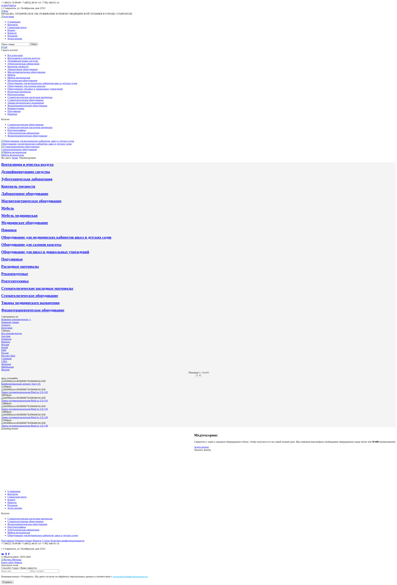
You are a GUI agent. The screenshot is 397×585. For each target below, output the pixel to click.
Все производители (11, 333)
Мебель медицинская (18, 77)
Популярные (14, 111)
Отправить (7, 582)
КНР (3, 350)
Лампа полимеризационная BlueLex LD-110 (24, 400)
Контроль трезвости (18, 66)
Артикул (5, 325)
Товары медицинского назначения (25, 103)
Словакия (6, 358)
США (4, 361)
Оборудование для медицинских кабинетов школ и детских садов (42, 83)
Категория (6, 328)
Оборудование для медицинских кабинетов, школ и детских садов (42, 535)
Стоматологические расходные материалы (29, 97)
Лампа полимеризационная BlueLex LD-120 (24, 417)
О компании (13, 21)
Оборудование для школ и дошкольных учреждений (35, 89)
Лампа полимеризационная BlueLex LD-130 (24, 425)
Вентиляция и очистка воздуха (23, 58)
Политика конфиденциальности (67, 540)
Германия (6, 339)
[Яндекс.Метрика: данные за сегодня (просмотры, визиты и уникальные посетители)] (11, 559)
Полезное (12, 35)
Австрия (5, 336)
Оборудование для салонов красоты (26, 86)
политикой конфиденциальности (130, 576)
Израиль (5, 341)
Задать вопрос (14, 38)
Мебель (11, 75)
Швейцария (7, 367)
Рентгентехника (16, 94)
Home (15, 157)
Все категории (15, 55)
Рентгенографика (16, 130)
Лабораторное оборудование (22, 69)
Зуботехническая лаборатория (23, 63)
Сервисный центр (17, 27)
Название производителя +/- (16, 319)
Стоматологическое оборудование (25, 100)
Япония (5, 369)
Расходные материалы (19, 91)
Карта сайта (7, 562)
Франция (6, 364)
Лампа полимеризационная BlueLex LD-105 (24, 392)
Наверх (18, 562)
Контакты (12, 24)
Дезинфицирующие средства (22, 61)
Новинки (12, 114)
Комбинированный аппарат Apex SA (21, 384)
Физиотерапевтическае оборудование (27, 524)
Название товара (10, 322)
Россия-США (8, 355)
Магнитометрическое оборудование (26, 72)
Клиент (11, 30)
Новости (12, 33)
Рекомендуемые (15, 108)
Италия (5, 344)
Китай (4, 347)
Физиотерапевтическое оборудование (27, 105)
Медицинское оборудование (22, 80)
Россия (5, 353)
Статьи (46, 540)
